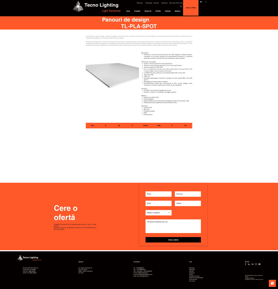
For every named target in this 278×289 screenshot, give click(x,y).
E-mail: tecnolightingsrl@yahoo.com (143, 274)
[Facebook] (245, 264)
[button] (139, 3)
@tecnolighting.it (143, 273)
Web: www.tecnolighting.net (141, 276)
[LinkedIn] (249, 264)
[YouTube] (259, 264)
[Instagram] (256, 264)
